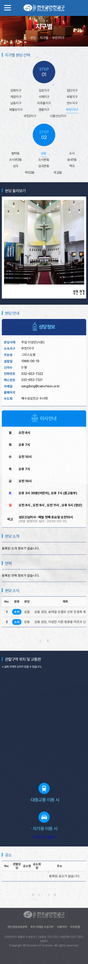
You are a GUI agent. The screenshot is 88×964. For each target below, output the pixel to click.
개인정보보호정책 (17, 926)
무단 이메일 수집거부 (42, 926)
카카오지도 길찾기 (44, 837)
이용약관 (62, 926)
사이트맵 (75, 926)
